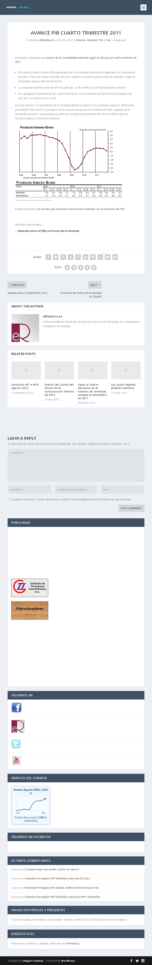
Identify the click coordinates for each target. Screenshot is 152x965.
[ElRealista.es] (18, 731)
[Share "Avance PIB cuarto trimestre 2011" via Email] (107, 257)
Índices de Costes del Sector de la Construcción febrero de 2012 (59, 390)
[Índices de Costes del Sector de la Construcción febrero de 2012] (59, 370)
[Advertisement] (29, 549)
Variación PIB (95, 40)
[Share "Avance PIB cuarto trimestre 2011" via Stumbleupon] (100, 257)
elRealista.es (46, 40)
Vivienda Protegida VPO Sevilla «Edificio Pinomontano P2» (62, 887)
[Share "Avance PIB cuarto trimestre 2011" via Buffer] (93, 257)
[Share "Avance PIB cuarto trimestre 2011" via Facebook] (48, 257)
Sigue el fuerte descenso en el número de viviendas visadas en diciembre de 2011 (92, 391)
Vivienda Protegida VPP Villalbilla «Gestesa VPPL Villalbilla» (62, 897)
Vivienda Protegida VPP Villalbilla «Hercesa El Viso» (57, 878)
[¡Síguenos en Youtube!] (16, 765)
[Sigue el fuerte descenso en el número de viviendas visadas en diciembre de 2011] (93, 370)
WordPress (68, 960)
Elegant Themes (33, 960)
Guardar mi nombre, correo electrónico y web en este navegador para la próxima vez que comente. (72, 499)
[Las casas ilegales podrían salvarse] (126, 370)
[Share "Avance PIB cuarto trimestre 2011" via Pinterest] (78, 257)
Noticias (80, 40)
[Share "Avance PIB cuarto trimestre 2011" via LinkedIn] (85, 257)
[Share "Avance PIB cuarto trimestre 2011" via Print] (115, 257)
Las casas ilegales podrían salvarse (123, 386)
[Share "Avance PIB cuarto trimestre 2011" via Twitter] (56, 257)
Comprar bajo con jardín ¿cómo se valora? (52, 869)
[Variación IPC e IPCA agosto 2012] (26, 370)
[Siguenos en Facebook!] (16, 712)
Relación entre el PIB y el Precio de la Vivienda (48, 231)
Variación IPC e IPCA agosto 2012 (25, 386)
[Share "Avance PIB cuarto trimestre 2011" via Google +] (63, 257)
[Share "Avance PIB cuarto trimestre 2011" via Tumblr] (70, 257)
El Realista (72, 943)
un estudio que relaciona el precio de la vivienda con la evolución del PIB (81, 209)
